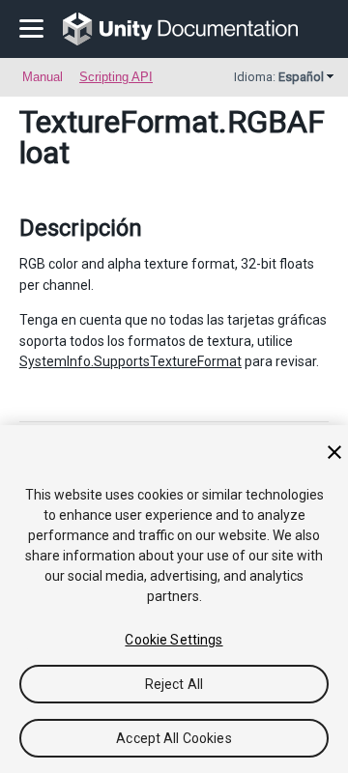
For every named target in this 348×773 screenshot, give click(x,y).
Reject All (174, 684)
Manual (42, 77)
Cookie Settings (173, 639)
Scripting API (116, 77)
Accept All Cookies (174, 738)
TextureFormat (118, 121)
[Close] (334, 452)
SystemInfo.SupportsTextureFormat (130, 361)
